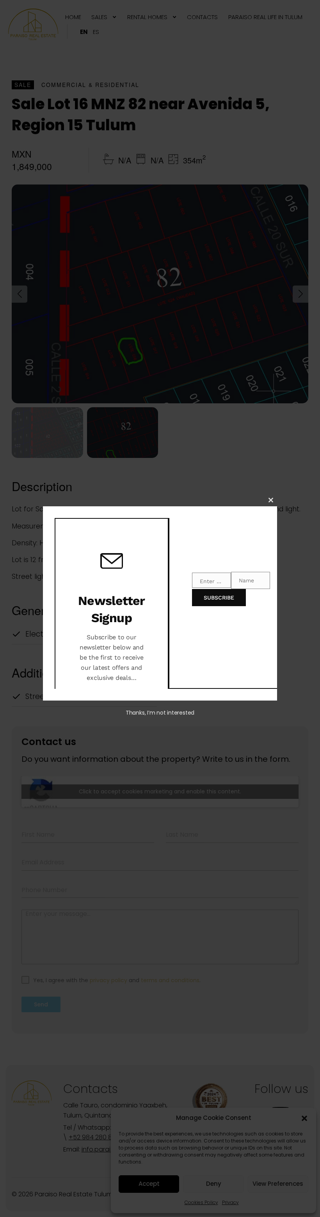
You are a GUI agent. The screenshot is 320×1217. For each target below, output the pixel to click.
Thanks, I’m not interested (160, 713)
